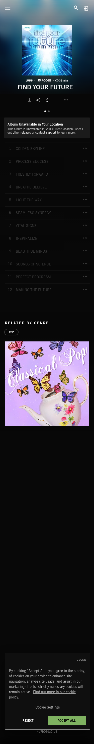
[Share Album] (38, 100)
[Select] (57, 100)
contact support (45, 132)
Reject (28, 720)
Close (81, 659)
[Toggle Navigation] (7, 7)
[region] (47, 691)
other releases (22, 132)
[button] (47, 50)
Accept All (67, 720)
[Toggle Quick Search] (76, 8)
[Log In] (85, 8)
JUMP (29, 80)
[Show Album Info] (47, 100)
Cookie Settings (48, 707)
